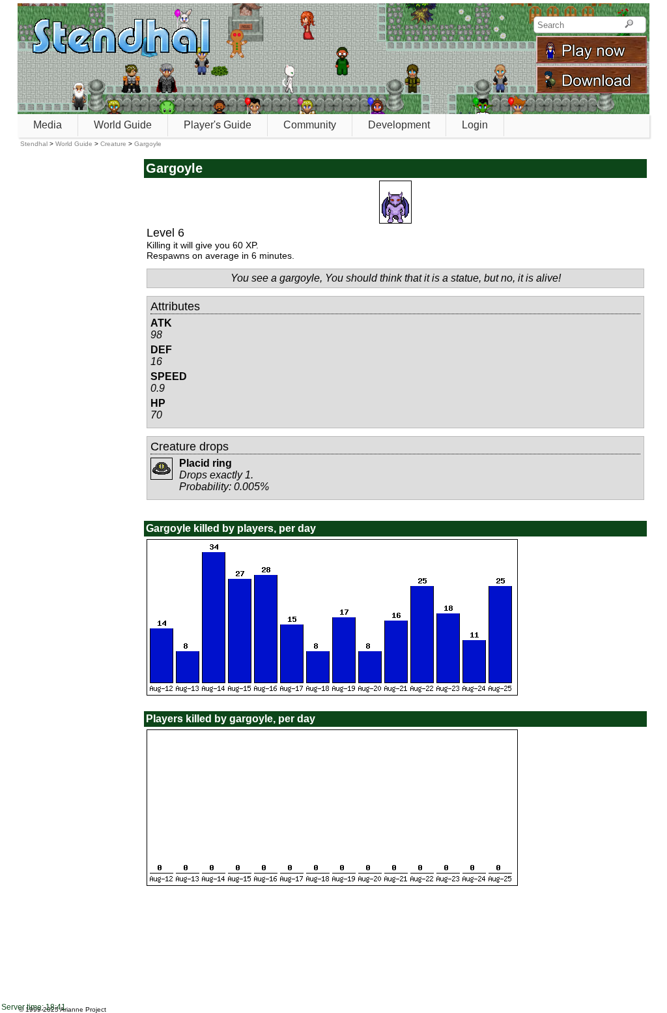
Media (47, 124)
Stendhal (34, 143)
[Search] (629, 25)
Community (309, 124)
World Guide (123, 124)
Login (475, 124)
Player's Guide (217, 124)
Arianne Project (83, 1009)
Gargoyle (148, 143)
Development (399, 124)
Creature (113, 143)
